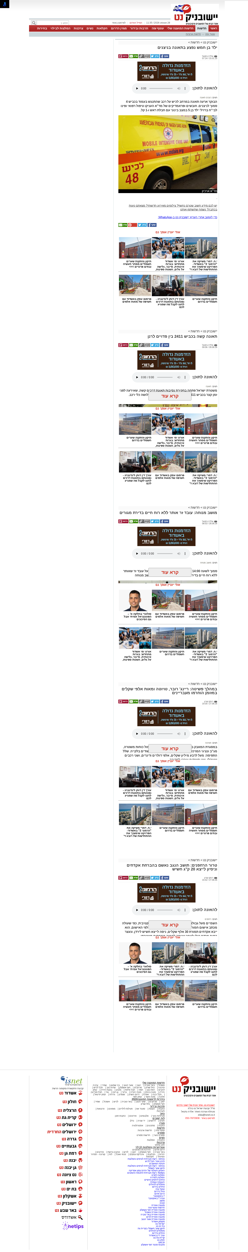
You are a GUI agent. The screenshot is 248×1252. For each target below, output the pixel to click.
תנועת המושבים (157, 1163)
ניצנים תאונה (205, 97)
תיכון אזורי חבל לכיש (155, 1161)
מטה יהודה (135, 1092)
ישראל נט (160, 1223)
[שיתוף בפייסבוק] (164, 57)
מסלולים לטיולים (157, 1184)
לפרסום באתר (119, 22)
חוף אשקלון (124, 1087)
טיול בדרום (159, 1191)
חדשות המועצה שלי (180, 28)
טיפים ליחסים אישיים (154, 1179)
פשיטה (208, 743)
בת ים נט (160, 1226)
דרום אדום (159, 1149)
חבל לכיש (98, 1087)
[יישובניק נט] (193, 1096)
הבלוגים (151, 1154)
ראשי (213, 28)
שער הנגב (128, 1085)
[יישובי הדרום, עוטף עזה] (195, 24)
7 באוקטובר (159, 1196)
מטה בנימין (150, 1092)
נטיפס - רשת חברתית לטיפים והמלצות (146, 1159)
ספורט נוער (159, 1135)
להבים (161, 1089)
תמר (141, 1089)
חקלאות (102, 28)
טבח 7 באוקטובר (156, 1198)
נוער (162, 1113)
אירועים (133, 1116)
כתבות (161, 1108)
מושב (162, 1200)
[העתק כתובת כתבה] (144, 57)
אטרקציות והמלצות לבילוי (150, 1147)
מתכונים (151, 1125)
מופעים (111, 1108)
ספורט (161, 1132)
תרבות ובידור (139, 28)
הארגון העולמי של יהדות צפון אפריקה (147, 1170)
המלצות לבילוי (60, 28)
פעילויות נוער (158, 1116)
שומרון (122, 1094)
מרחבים (138, 1087)
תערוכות (161, 1111)
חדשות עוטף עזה (156, 1207)
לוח (110, 1154)
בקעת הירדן (106, 1089)
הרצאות (101, 1108)
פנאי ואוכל (121, 1154)
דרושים (152, 1120)
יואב (139, 1085)
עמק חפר (137, 1096)
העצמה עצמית (157, 1182)
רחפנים (208, 919)
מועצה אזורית (158, 1205)
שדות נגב (111, 1087)
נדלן (132, 1120)
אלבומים (144, 1116)
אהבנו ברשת (114, 1152)
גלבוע (118, 1089)
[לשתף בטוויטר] (154, 57)
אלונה (162, 1096)
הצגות (152, 1108)
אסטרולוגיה (137, 1125)
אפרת (146, 1094)
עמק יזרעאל (100, 1094)
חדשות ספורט (143, 1135)
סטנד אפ (140, 1108)
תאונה (208, 386)
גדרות (112, 1094)
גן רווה (115, 1092)
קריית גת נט (159, 1237)
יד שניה (141, 1120)
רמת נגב (150, 1089)
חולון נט (161, 1240)
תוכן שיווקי (160, 1144)
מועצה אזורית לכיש (155, 1217)
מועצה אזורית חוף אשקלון (152, 1210)
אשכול (161, 1085)
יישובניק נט (209, 42)
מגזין (162, 1123)
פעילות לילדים (126, 1108)
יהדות (162, 1154)
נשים (90, 28)
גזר (107, 1092)
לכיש (116, 1101)
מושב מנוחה (205, 563)
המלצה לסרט (158, 1175)
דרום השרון (134, 1094)
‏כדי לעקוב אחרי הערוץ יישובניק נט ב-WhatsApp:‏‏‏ (187, 217)
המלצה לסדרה (157, 1177)
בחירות (42, 28)
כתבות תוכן (120, 1116)
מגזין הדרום (119, 28)
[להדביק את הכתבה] (132, 226)
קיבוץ (162, 1203)
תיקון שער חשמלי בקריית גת (151, 1228)
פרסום (161, 1242)
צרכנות (78, 28)
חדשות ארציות (193, 34)
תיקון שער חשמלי (156, 1168)
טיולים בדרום (158, 1186)
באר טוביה (150, 1085)
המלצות (151, 1140)
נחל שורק (150, 1087)
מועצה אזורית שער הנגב (153, 1219)
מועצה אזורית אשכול (154, 1212)
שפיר (104, 1085)
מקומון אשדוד (158, 1221)
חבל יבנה (157, 1094)
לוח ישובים (158, 1118)
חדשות (202, 28)
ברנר (124, 1092)
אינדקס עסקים (137, 1154)
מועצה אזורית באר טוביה (152, 1214)
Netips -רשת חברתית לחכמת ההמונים (146, 1172)
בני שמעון (115, 1085)
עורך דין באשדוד (157, 1235)
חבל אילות (129, 1089)
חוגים (162, 1120)
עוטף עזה (158, 28)
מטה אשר (150, 1096)
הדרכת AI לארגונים (141, 1149)
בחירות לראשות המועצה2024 (148, 1099)
